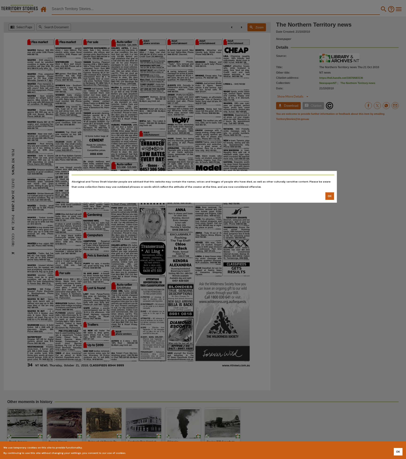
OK (330, 196)
